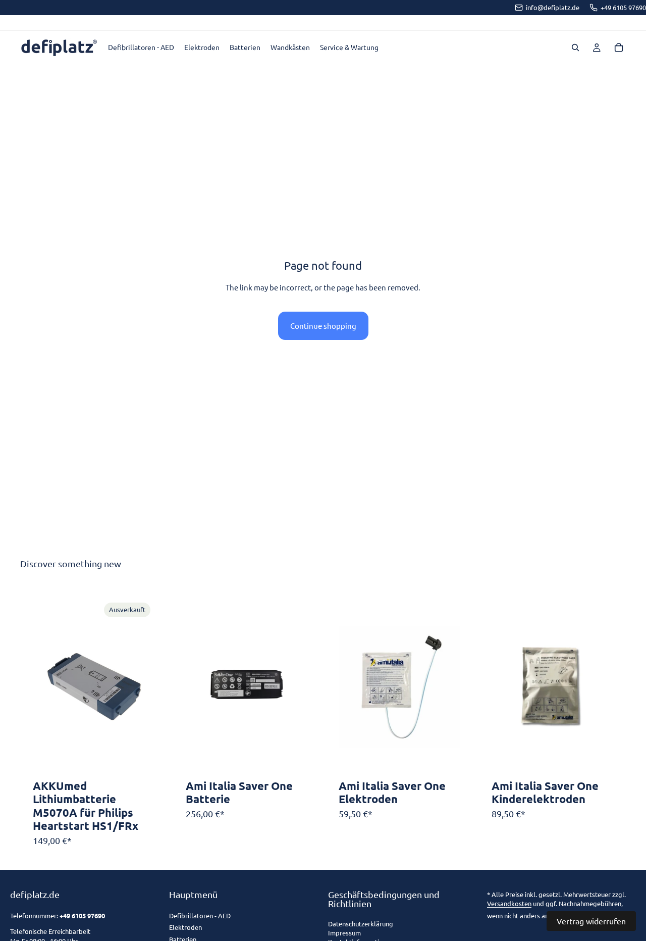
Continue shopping (323, 325)
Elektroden (185, 927)
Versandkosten (509, 903)
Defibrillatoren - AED (200, 915)
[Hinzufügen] (292, 760)
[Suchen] (575, 47)
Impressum (344, 933)
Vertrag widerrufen (591, 921)
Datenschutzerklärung (360, 924)
